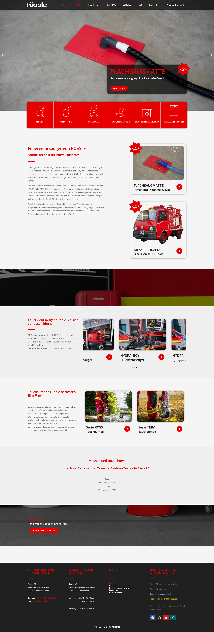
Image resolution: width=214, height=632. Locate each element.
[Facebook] (152, 617)
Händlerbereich (175, 4)
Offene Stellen (115, 592)
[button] (2, 55)
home (77, 4)
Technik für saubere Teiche (161, 593)
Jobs (140, 4)
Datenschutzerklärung (119, 588)
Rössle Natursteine (158, 588)
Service (127, 4)
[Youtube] (166, 617)
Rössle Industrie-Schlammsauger (164, 598)
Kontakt (154, 4)
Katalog (111, 4)
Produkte (92, 4)
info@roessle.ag (41, 601)
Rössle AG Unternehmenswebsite (164, 583)
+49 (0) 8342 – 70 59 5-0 (45, 597)
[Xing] (173, 617)
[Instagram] (159, 617)
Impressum (114, 590)
